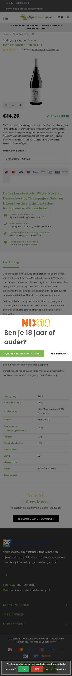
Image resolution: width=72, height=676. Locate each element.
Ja (23, 669)
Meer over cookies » (56, 669)
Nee (37, 669)
